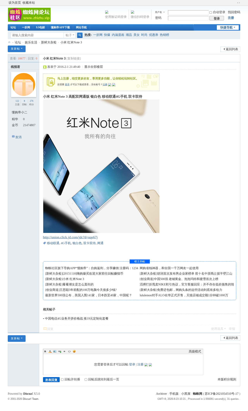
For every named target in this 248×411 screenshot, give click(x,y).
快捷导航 (226, 27)
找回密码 (234, 12)
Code (69, 351)
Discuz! (28, 393)
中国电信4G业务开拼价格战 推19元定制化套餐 (76, 318)
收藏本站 (28, 2)
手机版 (174, 393)
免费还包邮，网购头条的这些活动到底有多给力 (189, 289)
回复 (50, 329)
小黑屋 (185, 393)
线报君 (15, 66)
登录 (67, 84)
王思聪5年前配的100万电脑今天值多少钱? (88, 289)
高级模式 (195, 351)
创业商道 (147, 279)
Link (60, 351)
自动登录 (219, 12)
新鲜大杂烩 (49, 42)
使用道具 (217, 328)
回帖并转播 (72, 379)
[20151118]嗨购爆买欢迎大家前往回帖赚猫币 (93, 273)
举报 (232, 328)
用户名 (158, 12)
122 (17, 101)
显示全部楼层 (93, 66)
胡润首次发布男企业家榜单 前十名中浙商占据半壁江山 (194, 273)
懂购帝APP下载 (60, 27)
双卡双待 (89, 243)
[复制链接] (73, 58)
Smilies (74, 351)
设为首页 (15, 2)
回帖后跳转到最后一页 (103, 379)
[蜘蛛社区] (29, 14)
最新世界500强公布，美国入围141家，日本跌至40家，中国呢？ (88, 295)
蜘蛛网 (197, 393)
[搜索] (80, 35)
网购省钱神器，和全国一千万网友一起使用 (169, 268)
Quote (64, 351)
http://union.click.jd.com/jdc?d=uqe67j (70, 237)
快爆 (107, 34)
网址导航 (81, 27)
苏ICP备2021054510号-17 (222, 393)
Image (55, 351)
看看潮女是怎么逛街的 (78, 284)
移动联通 (53, 243)
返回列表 (232, 49)
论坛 (13, 27)
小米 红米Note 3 (71, 42)
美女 (136, 34)
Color (50, 351)
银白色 (77, 243)
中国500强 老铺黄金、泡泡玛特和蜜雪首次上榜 (186, 279)
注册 (231, 17)
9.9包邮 (40, 27)
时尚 (144, 34)
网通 (100, 243)
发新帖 (15, 48)
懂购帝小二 (19, 112)
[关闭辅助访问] (235, 2)
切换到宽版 (238, 2)
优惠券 (153, 34)
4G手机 (66, 243)
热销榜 (164, 34)
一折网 (26, 27)
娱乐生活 (31, 42)
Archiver (161, 393)
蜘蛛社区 (9, 42)
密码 (158, 17)
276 (31, 101)
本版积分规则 (227, 379)
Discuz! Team (30, 398)
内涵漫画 (118, 34)
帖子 (69, 35)
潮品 (129, 34)
